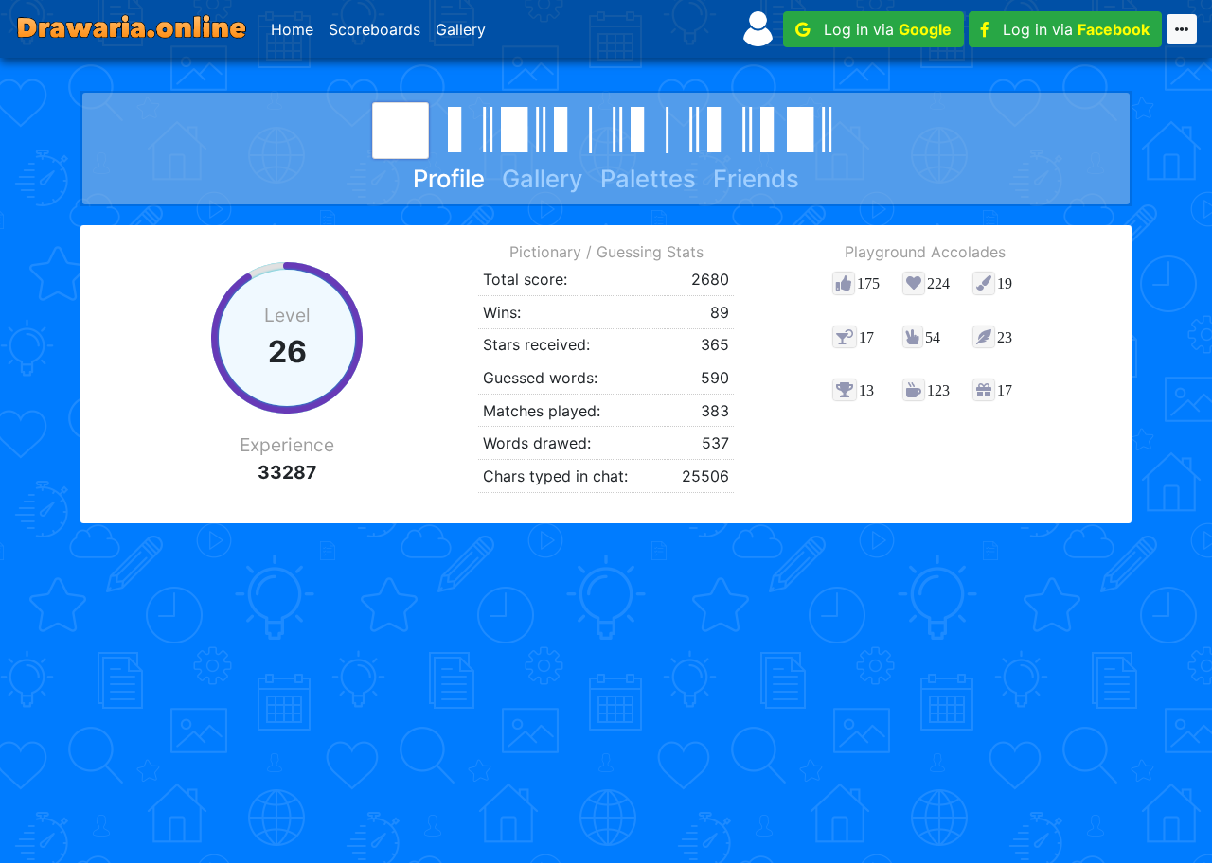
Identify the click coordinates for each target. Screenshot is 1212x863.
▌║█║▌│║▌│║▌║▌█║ (644, 127)
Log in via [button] (881, 29)
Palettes (648, 178)
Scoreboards (374, 29)
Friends (756, 178)
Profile (449, 178)
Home (292, 29)
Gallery (461, 29)
